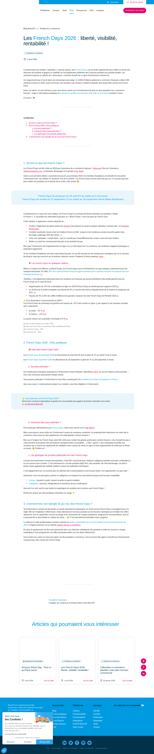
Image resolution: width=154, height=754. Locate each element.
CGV (48, 748)
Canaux (56, 10)
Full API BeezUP (80, 724)
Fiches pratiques (59, 714)
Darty (81, 171)
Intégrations (78, 721)
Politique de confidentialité (70, 748)
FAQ (91, 10)
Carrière (96, 714)
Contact (96, 727)
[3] (96, 303)
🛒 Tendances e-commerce (48, 29)
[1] (24, 324)
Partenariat (98, 717)
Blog (72, 10)
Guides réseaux (59, 724)
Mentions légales (56, 748)
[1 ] (41, 274)
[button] (4, 750)
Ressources (82, 10)
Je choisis (27, 742)
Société (96, 711)
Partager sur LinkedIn (143, 673)
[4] (44, 311)
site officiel (89, 428)
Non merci (11, 742)
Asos (101, 256)
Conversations (79, 717)
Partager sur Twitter (143, 661)
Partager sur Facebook (143, 667)
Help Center (78, 727)
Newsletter (97, 721)
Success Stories (59, 717)
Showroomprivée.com (32, 171)
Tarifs (64, 10)
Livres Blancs (58, 721)
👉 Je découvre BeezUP (32, 404)
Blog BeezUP (29, 29)
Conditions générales (101, 748)
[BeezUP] (15, 11)
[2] (118, 286)
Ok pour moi (44, 742)
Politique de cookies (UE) (86, 748)
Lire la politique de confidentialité (15, 734)
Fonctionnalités (79, 714)
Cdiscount (97, 168)
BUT (96, 372)
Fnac (76, 171)
